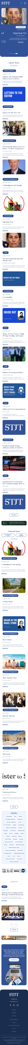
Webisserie (18, 1043)
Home (5, 833)
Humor (19, 856)
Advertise (14, 1013)
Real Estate (21, 825)
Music (22, 833)
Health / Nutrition (10, 859)
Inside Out (20, 819)
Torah (19, 822)
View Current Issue (8, 535)
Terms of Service (16, 1041)
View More (14, 515)
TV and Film (13, 830)
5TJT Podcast (7, 825)
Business (11, 844)
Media (14, 825)
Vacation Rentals (14, 861)
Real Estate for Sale (14, 847)
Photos (8, 836)
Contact (14, 1016)
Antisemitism (21, 830)
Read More (14, 42)
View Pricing (14, 960)
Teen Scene (8, 839)
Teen (15, 816)
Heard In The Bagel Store (9, 558)
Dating (21, 839)
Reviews (15, 839)
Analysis (16, 833)
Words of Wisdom (11, 822)
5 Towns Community (10, 850)
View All (14, 807)
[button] (11, 53)
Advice (20, 816)
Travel (10, 833)
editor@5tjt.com (14, 1001)
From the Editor (19, 842)
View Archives (21, 535)
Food (13, 856)
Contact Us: (14, 999)
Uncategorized (7, 853)
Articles (14, 1010)
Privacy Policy (8, 1041)
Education (20, 850)
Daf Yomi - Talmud (17, 836)
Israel (8, 856)
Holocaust (19, 859)
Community (9, 816)
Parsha (20, 828)
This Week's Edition (10, 819)
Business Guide (20, 844)
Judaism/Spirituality (18, 853)
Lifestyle (5, 830)
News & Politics (9, 842)
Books (5, 844)
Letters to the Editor (11, 828)
